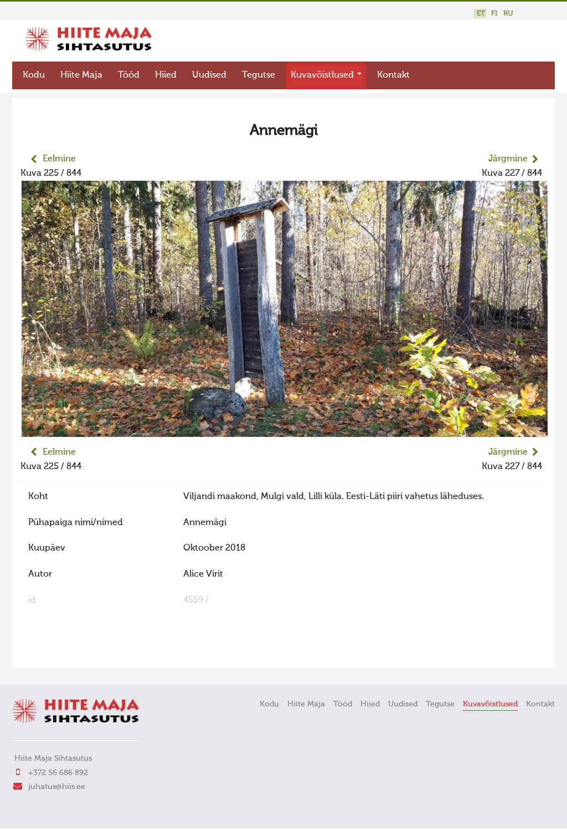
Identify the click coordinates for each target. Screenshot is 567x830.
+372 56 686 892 (58, 773)
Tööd (129, 75)
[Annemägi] (284, 429)
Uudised (209, 75)
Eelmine (59, 159)
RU (508, 13)
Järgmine (508, 159)
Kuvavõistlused (323, 75)
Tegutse (258, 75)
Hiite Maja (81, 75)
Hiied (166, 75)
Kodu (34, 75)
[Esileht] (88, 48)
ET (481, 13)
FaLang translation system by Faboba (59, 652)
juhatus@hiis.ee (56, 787)
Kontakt (393, 75)
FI (494, 13)
